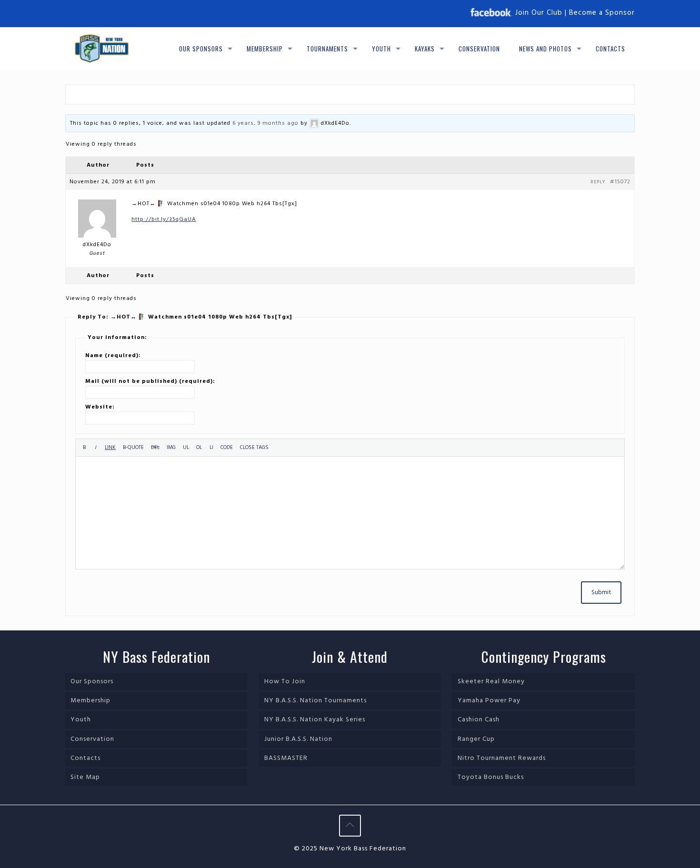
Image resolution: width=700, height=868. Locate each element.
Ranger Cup (476, 739)
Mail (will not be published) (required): (150, 381)
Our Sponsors (91, 681)
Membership (90, 700)
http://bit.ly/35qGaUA (163, 219)
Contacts (85, 758)
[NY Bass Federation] (102, 48)
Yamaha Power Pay (489, 700)
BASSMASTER (286, 758)
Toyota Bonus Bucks (491, 777)
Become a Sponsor (602, 13)
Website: (100, 407)
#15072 (620, 182)
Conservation (92, 739)
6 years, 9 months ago (265, 123)
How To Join (284, 681)
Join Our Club (538, 13)
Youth (80, 719)
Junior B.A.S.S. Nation (298, 739)
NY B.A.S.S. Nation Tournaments (315, 700)
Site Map (85, 777)
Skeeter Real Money (491, 681)
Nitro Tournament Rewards (502, 758)
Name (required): (113, 355)
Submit (601, 593)
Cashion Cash (479, 719)
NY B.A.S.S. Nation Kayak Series (314, 719)
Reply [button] (597, 182)
